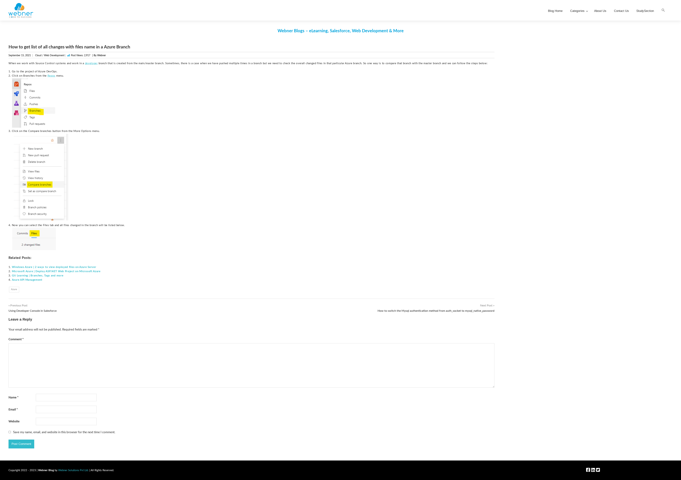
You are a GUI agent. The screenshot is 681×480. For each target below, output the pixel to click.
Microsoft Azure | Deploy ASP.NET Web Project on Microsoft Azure (56, 271)
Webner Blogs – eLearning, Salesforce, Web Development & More (341, 31)
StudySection (645, 11)
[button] (663, 10)
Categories (577, 11)
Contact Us (621, 11)
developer (91, 63)
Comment (16, 339)
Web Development (54, 55)
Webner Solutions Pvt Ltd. (73, 470)
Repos (52, 75)
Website (14, 421)
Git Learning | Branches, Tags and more (37, 275)
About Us (600, 11)
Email (13, 409)
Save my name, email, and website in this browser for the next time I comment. (64, 432)
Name (13, 397)
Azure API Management (27, 280)
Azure (14, 289)
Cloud (38, 55)
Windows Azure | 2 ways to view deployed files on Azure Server (54, 267)
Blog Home (555, 11)
